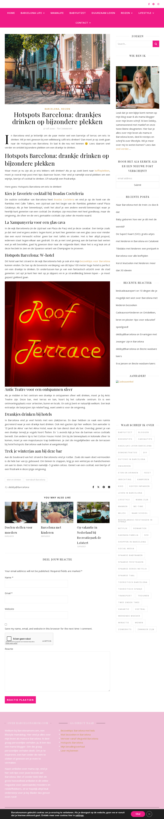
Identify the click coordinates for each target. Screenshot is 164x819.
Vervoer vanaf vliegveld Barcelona (79, 738)
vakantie (123, 609)
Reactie (9, 648)
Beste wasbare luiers (143, 363)
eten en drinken (14, 479)
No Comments (64, 128)
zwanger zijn (146, 629)
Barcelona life (31, 12)
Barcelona (52, 109)
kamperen (143, 479)
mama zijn (142, 499)
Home (11, 12)
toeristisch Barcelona (35, 479)
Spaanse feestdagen (131, 562)
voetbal (140, 609)
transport (125, 595)
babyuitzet (125, 432)
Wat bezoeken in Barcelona (76, 734)
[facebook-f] (149, 4)
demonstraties (127, 452)
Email (8, 593)
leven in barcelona (130, 493)
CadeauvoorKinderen (127, 312)
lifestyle (124, 499)
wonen (139, 622)
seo (146, 535)
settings (79, 815)
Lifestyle (145, 12)
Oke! (138, 813)
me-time (138, 506)
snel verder (122, 148)
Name (9, 577)
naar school (140, 513)
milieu (122, 513)
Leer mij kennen (69, 750)
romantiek (140, 528)
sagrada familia (128, 535)
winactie (123, 622)
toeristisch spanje (130, 589)
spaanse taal (126, 575)
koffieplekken (102, 170)
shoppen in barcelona (132, 542)
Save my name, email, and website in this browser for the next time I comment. (48, 628)
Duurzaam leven (103, 12)
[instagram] (158, 4)
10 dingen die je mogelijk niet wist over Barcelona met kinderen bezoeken (137, 298)
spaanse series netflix (132, 568)
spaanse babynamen (130, 555)
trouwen (143, 595)
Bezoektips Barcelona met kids (78, 730)
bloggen (143, 432)
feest (147, 472)
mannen (123, 506)
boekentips (125, 439)
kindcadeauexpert (126, 290)
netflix (122, 528)
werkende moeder (129, 616)
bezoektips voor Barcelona (95, 261)
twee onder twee (129, 602)
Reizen (125, 12)
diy (145, 452)
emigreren (124, 466)
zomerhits (125, 629)
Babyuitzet (78, 12)
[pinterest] (153, 4)
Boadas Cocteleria (64, 199)
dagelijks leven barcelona (135, 446)
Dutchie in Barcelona (131, 459)
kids (120, 486)
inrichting (124, 479)
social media (126, 548)
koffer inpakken (139, 486)
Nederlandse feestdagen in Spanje (135, 521)
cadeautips (145, 439)
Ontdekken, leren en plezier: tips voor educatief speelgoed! (136, 319)
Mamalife (57, 12)
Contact (82, 22)
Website (9, 608)
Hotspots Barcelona (72, 742)
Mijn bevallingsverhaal (73, 746)
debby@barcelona (18, 487)
